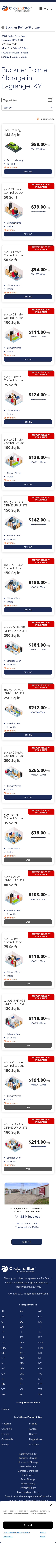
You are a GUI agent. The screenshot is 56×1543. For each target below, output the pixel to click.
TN (3, 1383)
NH (40, 1357)
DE (21, 1321)
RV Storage (28, 1474)
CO (40, 1316)
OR (21, 1373)
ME (21, 1342)
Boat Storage (28, 1479)
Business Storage (28, 1457)
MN (40, 1347)
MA (3, 1347)
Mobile (31, 1423)
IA (3, 1337)
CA (21, 1316)
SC (21, 1378)
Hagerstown (31, 1439)
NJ (3, 1363)
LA (3, 1342)
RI (3, 1378)
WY (40, 1394)
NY (40, 1363)
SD (40, 1378)
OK (3, 1373)
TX (21, 1383)
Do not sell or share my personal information (28, 1496)
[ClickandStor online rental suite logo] (17, 8)
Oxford (4, 1433)
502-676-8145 (9, 43)
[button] (51, 1504)
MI (21, 1347)
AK (21, 1311)
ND (21, 1368)
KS (21, 1337)
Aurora (31, 1428)
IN (40, 1331)
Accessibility (28, 1483)
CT (3, 1321)
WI (21, 1394)
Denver (31, 1433)
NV (21, 1357)
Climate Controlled (28, 1470)
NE (3, 1357)
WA (40, 1389)
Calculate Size (46, 118)
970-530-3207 (15, 1293)
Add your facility (28, 1453)
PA (40, 1373)
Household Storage (28, 1462)
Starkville (31, 1444)
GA (21, 1326)
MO (21, 1352)
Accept (28, 1525)
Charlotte (4, 1428)
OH (40, 1368)
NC (3, 1368)
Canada (4, 1408)
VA (21, 1389)
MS (3, 1352)
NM (21, 1363)
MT (40, 1352)
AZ (40, 1311)
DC (40, 1321)
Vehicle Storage (28, 1466)
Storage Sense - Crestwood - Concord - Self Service (26, 1210)
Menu (47, 8)
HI (40, 1326)
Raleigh (4, 1444)
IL (22, 1331)
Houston (4, 1423)
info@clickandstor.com (36, 1293)
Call (28, 859)
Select (26, 1241)
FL (3, 1326)
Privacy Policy (28, 1487)
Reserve (28, 171)
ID (3, 1331)
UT (40, 1383)
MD (40, 1342)
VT (3, 1389)
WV (3, 1394)
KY (40, 1337)
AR (3, 1316)
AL (3, 1311)
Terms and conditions (28, 1491)
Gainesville (4, 1439)
